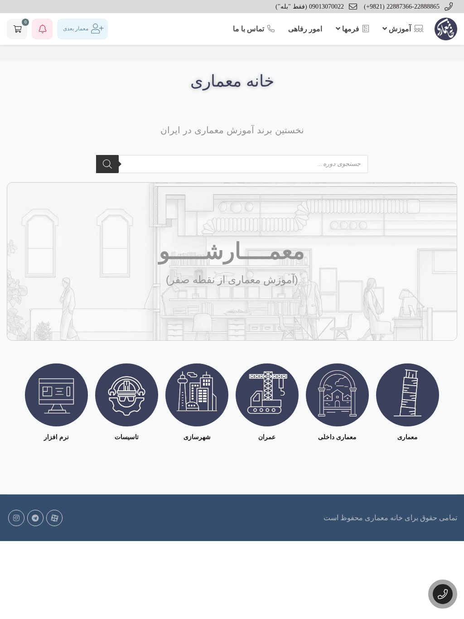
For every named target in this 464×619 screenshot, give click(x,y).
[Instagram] (16, 518)
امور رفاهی (305, 29)
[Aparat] (54, 518)
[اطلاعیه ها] (42, 29)
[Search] (107, 164)
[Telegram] (35, 518)
